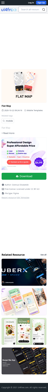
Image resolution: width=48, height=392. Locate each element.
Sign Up (41, 2)
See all (43, 254)
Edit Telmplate (23, 197)
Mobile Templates (35, 110)
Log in (31, 2)
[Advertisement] (24, 39)
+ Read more (8, 133)
